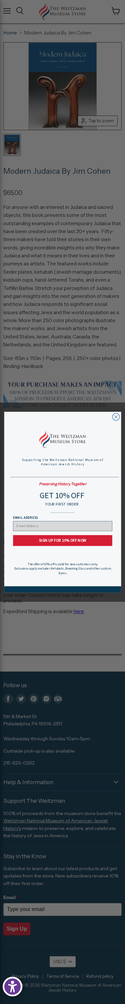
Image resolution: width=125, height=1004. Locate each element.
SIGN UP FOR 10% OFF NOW (62, 540)
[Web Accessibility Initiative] (12, 986)
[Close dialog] (115, 416)
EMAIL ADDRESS (25, 517)
